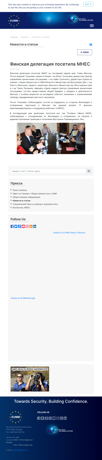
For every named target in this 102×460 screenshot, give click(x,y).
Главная (14, 37)
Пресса (25, 37)
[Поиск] (88, 171)
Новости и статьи (41, 37)
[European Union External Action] (59, 429)
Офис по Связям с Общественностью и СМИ (35, 193)
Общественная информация (26, 197)
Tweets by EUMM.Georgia (23, 298)
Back (85, 52)
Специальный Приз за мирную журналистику (35, 204)
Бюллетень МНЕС (21, 207)
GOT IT (88, 4)
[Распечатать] (91, 44)
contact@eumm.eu (19, 450)
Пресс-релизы (20, 190)
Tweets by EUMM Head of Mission (69, 232)
